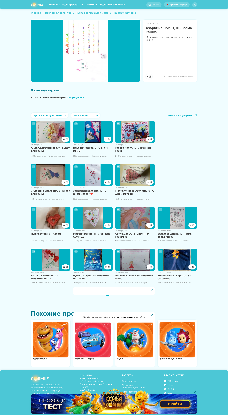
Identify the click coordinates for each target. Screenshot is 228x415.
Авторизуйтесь (75, 97)
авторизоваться (126, 317)
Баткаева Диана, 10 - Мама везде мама (175, 235)
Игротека (91, 4)
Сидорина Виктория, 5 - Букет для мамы (50, 192)
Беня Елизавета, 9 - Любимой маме (134, 277)
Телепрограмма (72, 4)
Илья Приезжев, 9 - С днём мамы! (90, 149)
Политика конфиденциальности (134, 386)
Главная (36, 12)
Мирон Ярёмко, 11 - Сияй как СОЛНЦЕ (91, 235)
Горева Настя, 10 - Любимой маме (133, 149)
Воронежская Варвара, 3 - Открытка (174, 277)
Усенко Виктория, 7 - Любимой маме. (44, 277)
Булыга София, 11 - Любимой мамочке (91, 277)
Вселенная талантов (112, 4)
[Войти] (194, 4)
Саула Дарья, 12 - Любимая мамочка (132, 235)
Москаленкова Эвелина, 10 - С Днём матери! (134, 192)
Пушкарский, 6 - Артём (46, 233)
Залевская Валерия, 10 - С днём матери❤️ (89, 192)
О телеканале (129, 381)
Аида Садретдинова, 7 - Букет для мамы (50, 149)
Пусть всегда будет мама (92, 12)
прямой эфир (178, 4)
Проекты (54, 4)
